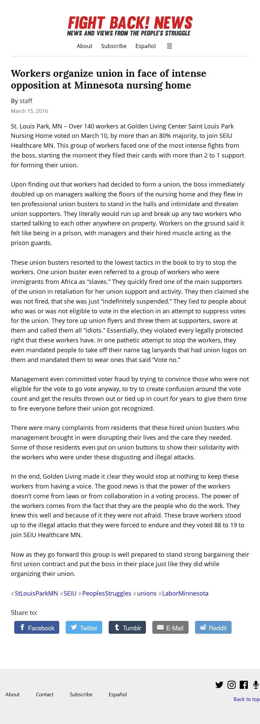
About (84, 46)
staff (26, 101)
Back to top (247, 699)
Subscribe (114, 46)
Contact (44, 694)
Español (145, 46)
